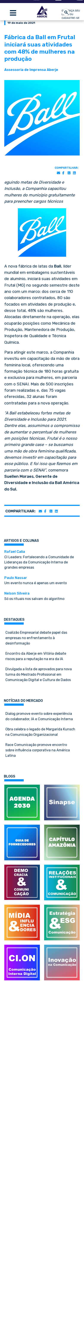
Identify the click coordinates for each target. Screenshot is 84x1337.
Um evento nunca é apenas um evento (35, 580)
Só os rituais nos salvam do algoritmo (34, 596)
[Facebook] (63, 173)
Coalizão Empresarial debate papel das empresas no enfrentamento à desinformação (36, 637)
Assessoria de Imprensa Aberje (31, 70)
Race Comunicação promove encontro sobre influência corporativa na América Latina (37, 750)
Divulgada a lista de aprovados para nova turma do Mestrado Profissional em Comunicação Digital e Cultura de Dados (38, 674)
